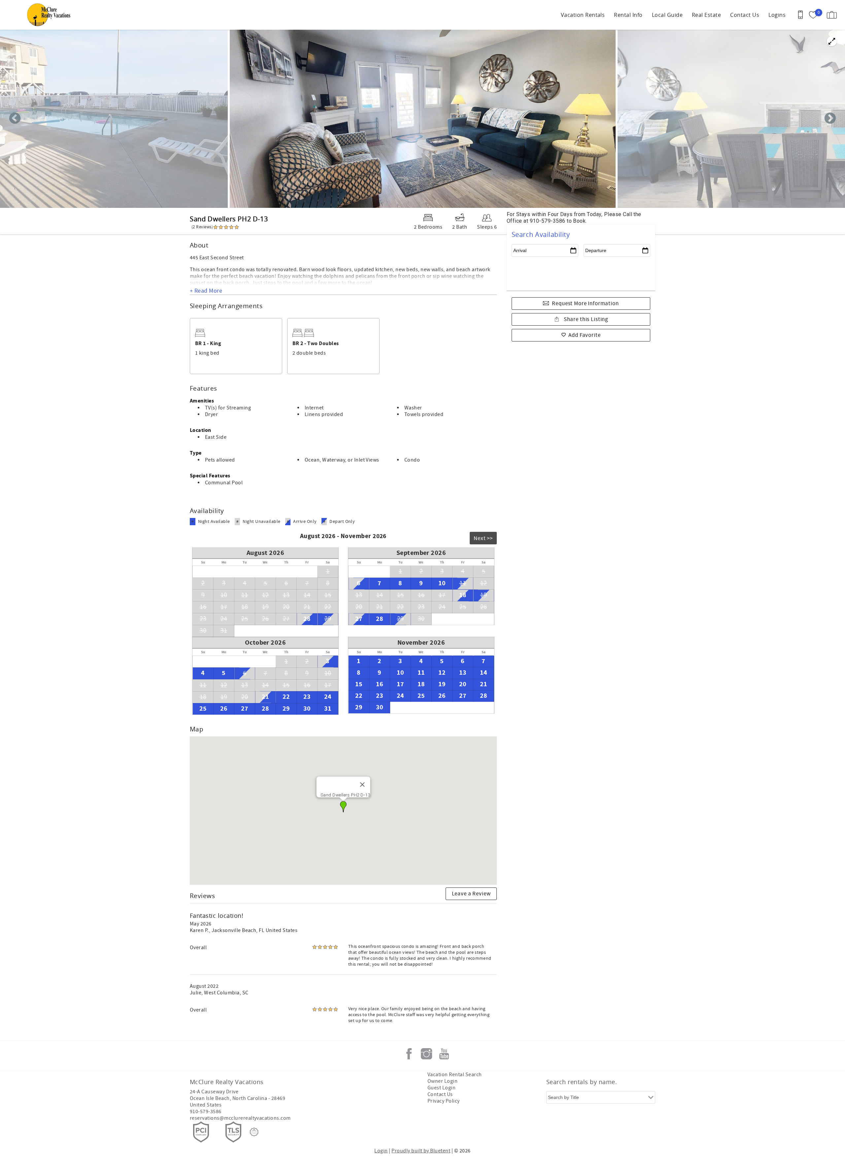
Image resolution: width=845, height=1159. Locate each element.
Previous (14, 118)
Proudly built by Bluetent (420, 1150)
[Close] (362, 784)
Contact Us (744, 14)
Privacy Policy (443, 1101)
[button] (343, 806)
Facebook (409, 1053)
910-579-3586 (205, 1111)
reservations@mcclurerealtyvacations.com (240, 1118)
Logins (777, 14)
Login (381, 1150)
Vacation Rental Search (454, 1074)
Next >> (483, 538)
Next (830, 118)
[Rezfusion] (254, 1132)
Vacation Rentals (583, 14)
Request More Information (585, 303)
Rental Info (628, 14)
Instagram (426, 1053)
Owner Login (442, 1081)
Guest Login (441, 1087)
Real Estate (706, 14)
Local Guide (667, 14)
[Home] (50, 15)
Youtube (444, 1053)
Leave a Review (471, 893)
